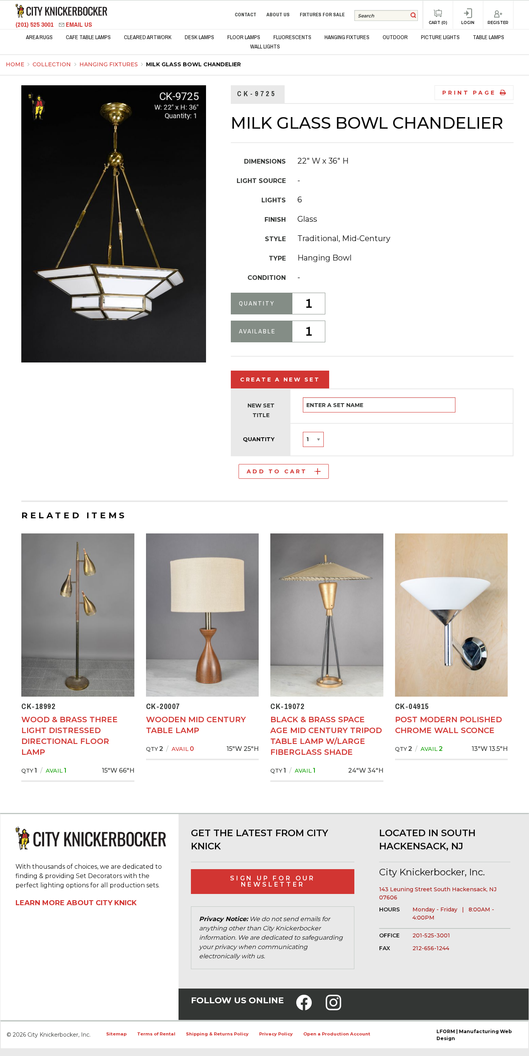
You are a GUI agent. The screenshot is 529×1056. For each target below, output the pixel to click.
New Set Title (261, 410)
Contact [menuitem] (245, 14)
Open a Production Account (336, 1034)
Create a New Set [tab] (280, 379)
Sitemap (116, 1034)
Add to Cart (277, 471)
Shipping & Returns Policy (217, 1034)
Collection (52, 64)
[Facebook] (304, 1007)
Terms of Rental (156, 1034)
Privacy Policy (276, 1034)
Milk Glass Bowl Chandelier (193, 64)
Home (15, 64)
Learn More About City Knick (76, 903)
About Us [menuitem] (278, 14)
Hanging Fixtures (109, 64)
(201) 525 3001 (35, 25)
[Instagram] (333, 1007)
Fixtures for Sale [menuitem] (322, 14)
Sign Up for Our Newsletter (272, 881)
